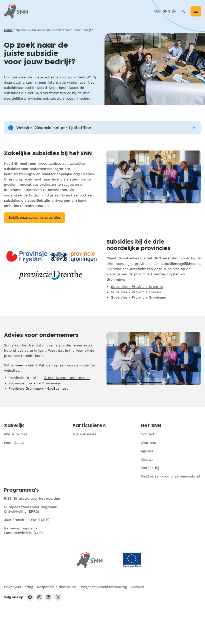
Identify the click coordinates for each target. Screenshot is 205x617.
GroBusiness (57, 388)
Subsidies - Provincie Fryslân (136, 292)
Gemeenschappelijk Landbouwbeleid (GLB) (23, 530)
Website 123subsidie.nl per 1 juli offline (53, 127)
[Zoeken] (183, 11)
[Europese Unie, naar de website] (132, 560)
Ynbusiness (51, 383)
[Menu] (195, 11)
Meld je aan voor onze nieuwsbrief (170, 476)
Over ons (148, 443)
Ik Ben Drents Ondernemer (67, 378)
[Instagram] (39, 597)
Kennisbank (14, 443)
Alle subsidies (16, 434)
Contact (147, 434)
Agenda (147, 451)
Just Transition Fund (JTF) (27, 520)
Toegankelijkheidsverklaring (103, 587)
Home (8, 30)
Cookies (137, 587)
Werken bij (150, 468)
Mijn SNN (162, 11)
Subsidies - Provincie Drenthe (137, 287)
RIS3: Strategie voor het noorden (32, 498)
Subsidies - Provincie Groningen (138, 297)
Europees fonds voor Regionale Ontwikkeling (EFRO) (30, 509)
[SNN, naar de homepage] (16, 11)
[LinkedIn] (48, 597)
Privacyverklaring (18, 587)
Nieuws (147, 460)
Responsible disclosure (56, 587)
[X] (58, 597)
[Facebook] (30, 597)
